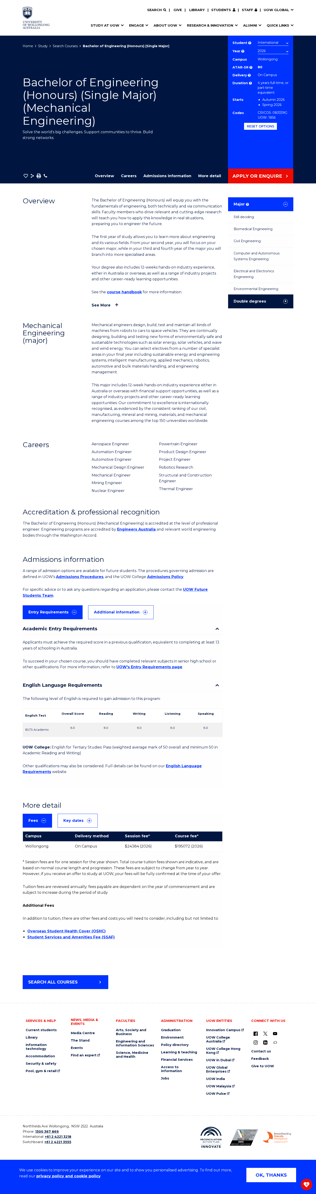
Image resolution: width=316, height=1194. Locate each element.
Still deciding (244, 217)
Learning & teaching (179, 1052)
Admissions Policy (165, 577)
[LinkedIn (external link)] (265, 1042)
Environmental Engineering (256, 289)
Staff (247, 10)
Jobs (165, 1078)
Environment (172, 1037)
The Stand (80, 1040)
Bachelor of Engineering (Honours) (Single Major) (126, 46)
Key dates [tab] (73, 820)
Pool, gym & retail (41, 1071)
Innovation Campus (223, 1030)
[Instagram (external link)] (255, 1042)
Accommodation (40, 1056)
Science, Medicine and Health (132, 1055)
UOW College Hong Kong (223, 1051)
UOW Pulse (216, 1094)
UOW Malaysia (218, 1086)
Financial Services (177, 1060)
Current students (41, 1030)
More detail (209, 176)
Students (221, 10)
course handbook (124, 292)
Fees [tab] (33, 820)
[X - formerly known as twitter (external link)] (265, 1033)
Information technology (36, 1047)
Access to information (171, 1069)
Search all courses (53, 982)
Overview (104, 176)
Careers (128, 176)
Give (177, 10)
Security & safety (41, 1064)
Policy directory (175, 1045)
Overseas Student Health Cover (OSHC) (66, 931)
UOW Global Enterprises (216, 1069)
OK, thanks (271, 1175)
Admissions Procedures (79, 577)
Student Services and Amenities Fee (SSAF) (71, 937)
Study (43, 46)
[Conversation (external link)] (275, 1042)
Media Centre (83, 1033)
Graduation (171, 1030)
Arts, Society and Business (131, 1032)
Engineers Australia (136, 529)
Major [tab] (241, 204)
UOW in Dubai (218, 1060)
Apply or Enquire (257, 176)
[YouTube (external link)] (275, 1033)
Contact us (261, 1051)
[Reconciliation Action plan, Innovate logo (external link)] (211, 1137)
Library (197, 10)
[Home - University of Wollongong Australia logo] (36, 18)
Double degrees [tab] (250, 301)
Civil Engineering (247, 241)
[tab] (53, 612)
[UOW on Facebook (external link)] (255, 1033)
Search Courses (65, 46)
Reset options (260, 126)
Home (28, 46)
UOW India (215, 1079)
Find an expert (83, 1055)
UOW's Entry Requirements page (149, 667)
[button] (26, 175)
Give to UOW (262, 1066)
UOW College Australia (218, 1039)
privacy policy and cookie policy (68, 1176)
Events (77, 1048)
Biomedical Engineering (253, 229)
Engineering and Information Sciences (135, 1043)
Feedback (260, 1059)
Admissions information (167, 176)
